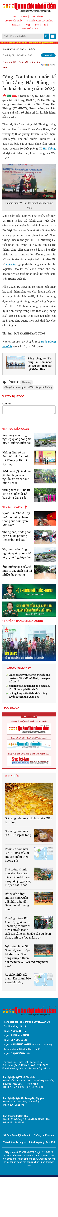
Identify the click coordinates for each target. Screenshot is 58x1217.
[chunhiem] (29, 609)
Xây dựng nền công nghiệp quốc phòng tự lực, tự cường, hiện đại (16, 438)
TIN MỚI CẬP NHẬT (15, 507)
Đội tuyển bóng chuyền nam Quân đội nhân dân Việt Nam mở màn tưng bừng (17, 901)
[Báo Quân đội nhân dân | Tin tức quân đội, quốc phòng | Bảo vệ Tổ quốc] (29, 7)
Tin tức (31, 49)
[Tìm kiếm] (46, 36)
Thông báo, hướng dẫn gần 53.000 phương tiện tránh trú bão (17, 535)
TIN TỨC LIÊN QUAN (15, 428)
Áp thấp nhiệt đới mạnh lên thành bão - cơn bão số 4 (18, 978)
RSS (53, 1142)
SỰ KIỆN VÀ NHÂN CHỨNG (40, 21)
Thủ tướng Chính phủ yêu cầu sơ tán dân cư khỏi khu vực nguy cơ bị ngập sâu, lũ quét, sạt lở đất (18, 877)
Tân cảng (26, 382)
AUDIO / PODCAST (19, 668)
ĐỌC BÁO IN (38, 16)
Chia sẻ (48, 55)
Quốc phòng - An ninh (13, 49)
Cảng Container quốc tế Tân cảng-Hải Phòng (28, 387)
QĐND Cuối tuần (13, 21)
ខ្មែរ (45, 25)
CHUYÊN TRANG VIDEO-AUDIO (22, 620)
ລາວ (37, 25)
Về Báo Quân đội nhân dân (17, 1135)
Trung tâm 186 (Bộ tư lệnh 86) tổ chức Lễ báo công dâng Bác (16, 493)
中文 (28, 25)
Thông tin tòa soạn (44, 1135)
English (16, 25)
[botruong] (29, 591)
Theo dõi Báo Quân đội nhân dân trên (21, 65)
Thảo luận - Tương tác (15, 1142)
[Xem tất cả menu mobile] (53, 36)
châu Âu (11, 264)
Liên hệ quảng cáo (38, 1142)
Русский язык (30, 28)
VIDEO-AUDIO (20, 16)
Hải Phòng (49, 148)
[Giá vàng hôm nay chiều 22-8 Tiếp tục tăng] (29, 799)
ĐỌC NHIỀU (12, 776)
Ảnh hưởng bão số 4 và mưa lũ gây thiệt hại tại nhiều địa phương (17, 570)
